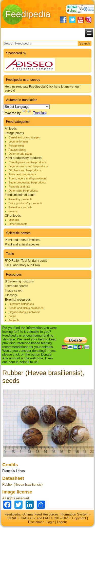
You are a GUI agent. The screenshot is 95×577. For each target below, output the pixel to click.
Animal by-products (20, 199)
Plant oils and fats (19, 186)
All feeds (11, 128)
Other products (18, 223)
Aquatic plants (17, 149)
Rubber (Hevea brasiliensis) (22, 484)
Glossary (11, 295)
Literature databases (21, 303)
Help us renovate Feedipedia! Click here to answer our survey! (42, 88)
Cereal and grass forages (24, 137)
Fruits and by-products (23, 174)
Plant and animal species (22, 244)
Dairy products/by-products (26, 203)
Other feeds (13, 215)
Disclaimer (36, 522)
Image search (14, 290)
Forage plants (14, 133)
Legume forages (19, 141)
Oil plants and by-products (25, 170)
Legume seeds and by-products (28, 166)
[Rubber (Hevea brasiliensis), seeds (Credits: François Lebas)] (48, 457)
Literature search (16, 286)
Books (12, 316)
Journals (14, 320)
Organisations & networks (25, 312)
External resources (18, 299)
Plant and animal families (22, 240)
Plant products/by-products (23, 158)
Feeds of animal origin (20, 195)
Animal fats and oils (20, 207)
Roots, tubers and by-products (27, 178)
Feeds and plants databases (26, 308)
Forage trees (17, 145)
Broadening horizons (19, 281)
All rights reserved (15, 498)
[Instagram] (88, 20)
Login (50, 522)
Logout (62, 522)
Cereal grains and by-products (27, 162)
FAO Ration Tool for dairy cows (26, 260)
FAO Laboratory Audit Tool (23, 265)
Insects (13, 211)
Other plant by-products (23, 190)
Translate (40, 113)
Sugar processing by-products (27, 182)
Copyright (79, 518)
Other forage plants (20, 153)
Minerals (14, 219)
